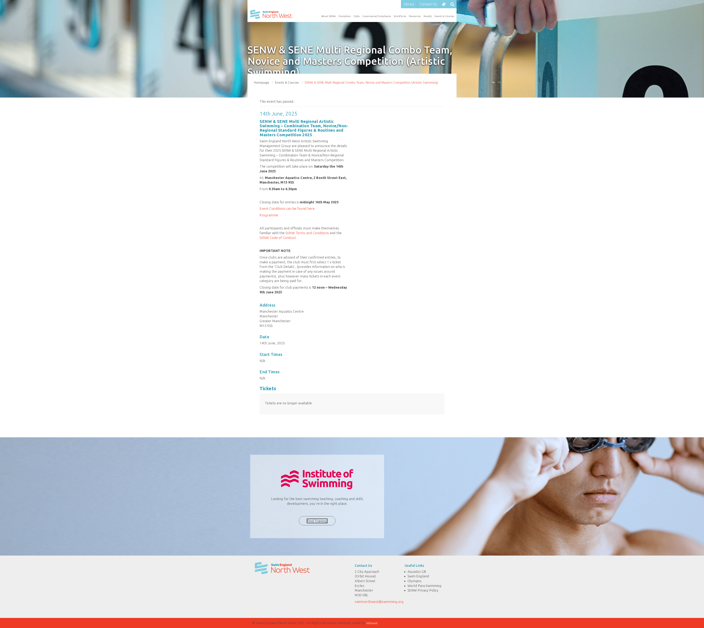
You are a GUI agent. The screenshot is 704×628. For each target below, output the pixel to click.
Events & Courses (444, 16)
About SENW (328, 16)
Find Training (317, 521)
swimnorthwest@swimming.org (379, 601)
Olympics (415, 581)
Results (428, 16)
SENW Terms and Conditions (307, 233)
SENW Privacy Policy (423, 590)
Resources (415, 16)
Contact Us (428, 4)
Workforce (400, 16)
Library (409, 4)
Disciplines (345, 16)
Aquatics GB (417, 571)
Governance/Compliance (376, 16)
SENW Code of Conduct (278, 237)
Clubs (356, 16)
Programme (269, 215)
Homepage (261, 82)
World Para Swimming (425, 585)
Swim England (418, 576)
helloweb (372, 623)
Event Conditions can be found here (287, 208)
